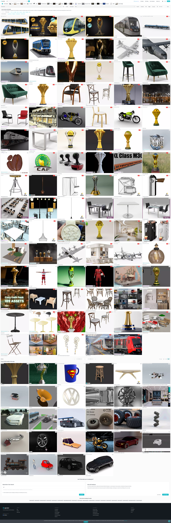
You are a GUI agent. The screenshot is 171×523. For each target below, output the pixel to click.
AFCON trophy (2, 384)
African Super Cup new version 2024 (33, 384)
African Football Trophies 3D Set (33, 264)
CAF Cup (115, 105)
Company (18, 507)
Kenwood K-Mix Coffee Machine (118, 196)
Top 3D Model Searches (96, 513)
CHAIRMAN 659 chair (60, 105)
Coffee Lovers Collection (117, 384)
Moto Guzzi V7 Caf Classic (117, 128)
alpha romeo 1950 (88, 407)
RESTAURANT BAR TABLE (145, 219)
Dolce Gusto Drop (60, 173)
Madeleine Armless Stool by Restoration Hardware (91, 105)
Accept (86, 521)
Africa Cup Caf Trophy (88, 173)
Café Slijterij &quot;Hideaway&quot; (5, 407)
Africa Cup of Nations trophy (4, 287)
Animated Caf (18, 13)
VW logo (58, 407)
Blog (17, 509)
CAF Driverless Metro (3, 82)
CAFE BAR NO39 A (88, 264)
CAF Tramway (30, 82)
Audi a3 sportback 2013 (60, 475)
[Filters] (157, 6)
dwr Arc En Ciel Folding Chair (4, 355)
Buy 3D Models (56, 507)
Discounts (56, 516)
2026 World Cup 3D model (145, 287)
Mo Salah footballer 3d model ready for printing (91, 287)
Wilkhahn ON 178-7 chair (4, 128)
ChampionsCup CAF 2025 (60, 82)
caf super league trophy (145, 173)
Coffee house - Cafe (116, 287)
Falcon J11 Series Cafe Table (117, 219)
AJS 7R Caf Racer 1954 (60, 128)
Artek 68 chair (87, 128)
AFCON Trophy (144, 128)
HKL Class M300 (116, 173)
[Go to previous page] (79, 359)
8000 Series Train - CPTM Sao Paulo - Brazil (119, 355)
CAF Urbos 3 (115, 37)
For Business (56, 509)
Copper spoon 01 (31, 196)
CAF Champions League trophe (89, 82)
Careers (18, 510)
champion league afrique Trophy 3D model (62, 287)
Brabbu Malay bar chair (117, 82)
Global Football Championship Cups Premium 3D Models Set (149, 105)
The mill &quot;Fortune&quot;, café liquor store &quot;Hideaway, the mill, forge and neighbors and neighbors (155, 384)
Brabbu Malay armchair (145, 82)
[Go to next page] (90, 359)
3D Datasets (56, 510)
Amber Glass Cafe (145, 264)
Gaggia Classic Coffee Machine (61, 196)
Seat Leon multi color (88, 475)
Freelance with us (95, 512)
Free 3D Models (57, 513)
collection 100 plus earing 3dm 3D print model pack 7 (64, 355)
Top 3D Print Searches (96, 515)
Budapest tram (2, 37)
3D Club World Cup (88, 196)
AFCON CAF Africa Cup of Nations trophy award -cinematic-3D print (37, 37)
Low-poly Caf (10, 13)
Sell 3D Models (95, 507)
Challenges (132, 510)
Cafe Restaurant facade (32, 128)
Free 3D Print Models (57, 515)
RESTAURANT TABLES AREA (4, 219)
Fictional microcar (31, 475)
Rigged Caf (13, 13)
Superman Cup (59, 384)
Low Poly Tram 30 (145, 37)
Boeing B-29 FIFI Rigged (117, 264)
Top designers (133, 509)
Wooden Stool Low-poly (89, 384)
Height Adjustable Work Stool (4, 196)
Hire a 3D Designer (57, 512)
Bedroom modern (145, 407)
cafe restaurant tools (31, 219)
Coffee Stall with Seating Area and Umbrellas (6, 264)
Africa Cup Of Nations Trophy (32, 105)
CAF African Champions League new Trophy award (91, 37)
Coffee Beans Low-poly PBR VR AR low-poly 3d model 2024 (7, 173)
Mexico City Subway (88, 355)
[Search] (29, 1)
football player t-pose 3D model (33, 287)
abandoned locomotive (3, 475)
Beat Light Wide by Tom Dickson (61, 219)
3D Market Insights (95, 510)
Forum (132, 512)
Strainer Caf (30, 407)
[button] (27, 1)
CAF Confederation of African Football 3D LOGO (34, 173)
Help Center (18, 512)
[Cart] (162, 1)
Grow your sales (95, 509)
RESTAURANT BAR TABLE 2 (89, 219)
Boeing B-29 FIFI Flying (60, 264)
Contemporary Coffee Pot (145, 196)
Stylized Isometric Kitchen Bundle (33, 355)
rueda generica (116, 407)
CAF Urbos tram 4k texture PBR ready (62, 37)
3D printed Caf (23, 13)
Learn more (125, 520)
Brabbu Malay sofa (3, 105)
